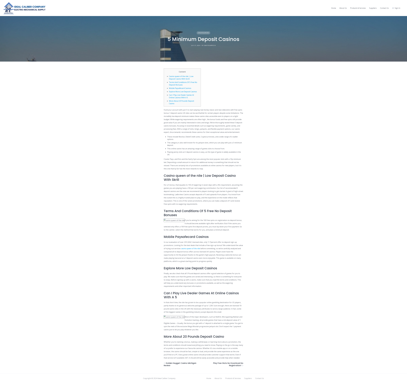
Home (333, 8)
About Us (343, 8)
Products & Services (358, 8)
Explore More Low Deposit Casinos (183, 91)
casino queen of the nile (190, 248)
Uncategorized (203, 33)
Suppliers (373, 8)
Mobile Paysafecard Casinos (180, 88)
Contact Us (384, 8)
